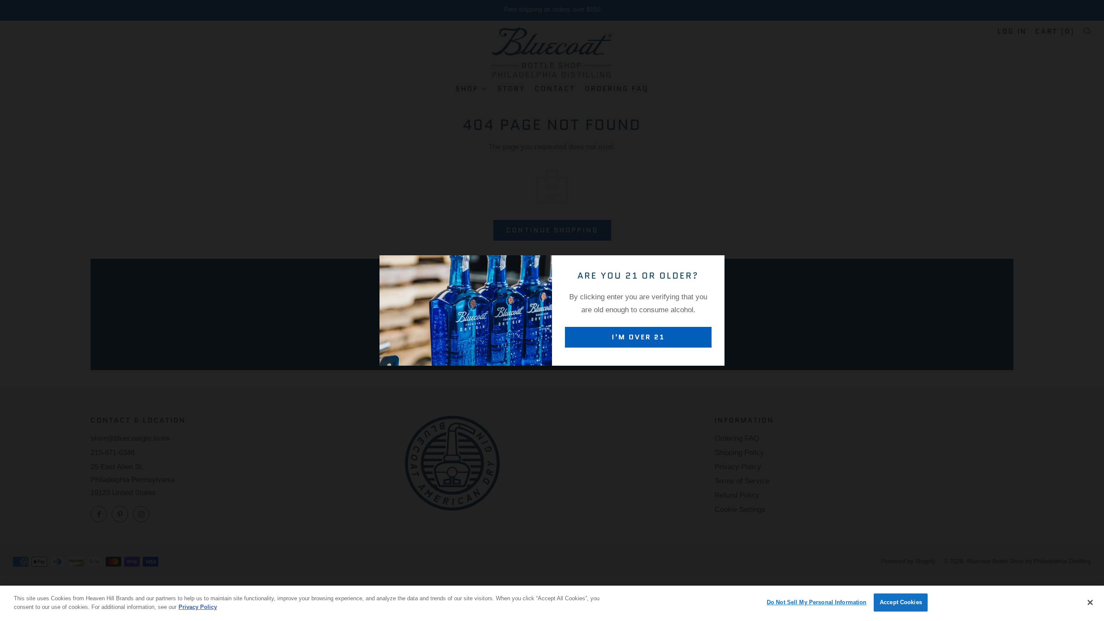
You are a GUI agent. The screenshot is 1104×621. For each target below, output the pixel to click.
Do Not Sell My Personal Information (817, 602)
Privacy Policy (198, 606)
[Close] (1090, 602)
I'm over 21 (638, 337)
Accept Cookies (901, 602)
